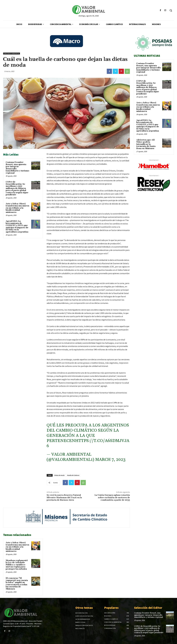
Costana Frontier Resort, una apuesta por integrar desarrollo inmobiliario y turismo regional (17, 167)
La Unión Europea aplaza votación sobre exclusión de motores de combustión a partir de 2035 (112, 497)
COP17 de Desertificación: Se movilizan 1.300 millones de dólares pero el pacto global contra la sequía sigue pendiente (17, 188)
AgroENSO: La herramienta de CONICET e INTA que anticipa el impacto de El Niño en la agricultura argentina (17, 226)
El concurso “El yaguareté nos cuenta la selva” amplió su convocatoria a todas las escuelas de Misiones (17, 583)
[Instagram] (165, 10)
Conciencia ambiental (11, 53)
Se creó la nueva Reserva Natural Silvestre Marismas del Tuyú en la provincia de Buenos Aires (64, 497)
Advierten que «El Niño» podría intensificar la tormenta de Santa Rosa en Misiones (145, 144)
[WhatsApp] (127, 71)
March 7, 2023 (110, 459)
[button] (171, 10)
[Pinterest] (121, 71)
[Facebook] (160, 10)
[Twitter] (115, 71)
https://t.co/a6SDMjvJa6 (88, 443)
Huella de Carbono (73, 475)
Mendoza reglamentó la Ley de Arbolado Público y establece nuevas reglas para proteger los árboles (17, 564)
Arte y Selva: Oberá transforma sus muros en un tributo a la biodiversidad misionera (17, 208)
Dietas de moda (59, 475)
